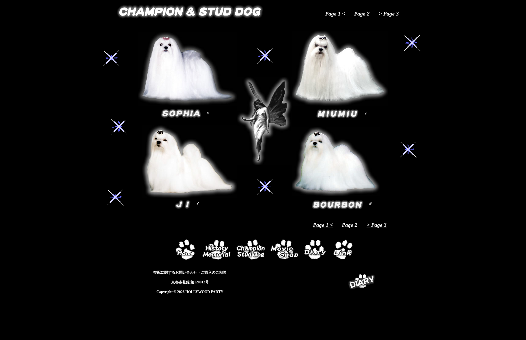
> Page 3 (389, 14)
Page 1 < (335, 14)
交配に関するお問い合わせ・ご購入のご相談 (189, 272)
